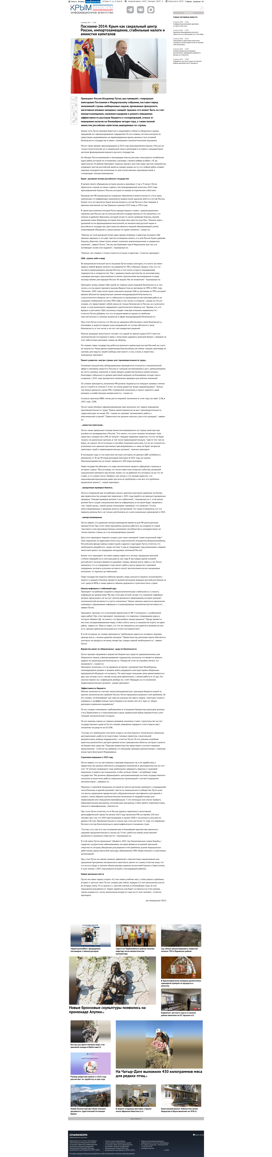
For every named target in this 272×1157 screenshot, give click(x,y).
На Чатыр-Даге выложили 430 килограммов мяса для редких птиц (159, 1073)
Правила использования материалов (152, 1141)
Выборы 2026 (95, 1)
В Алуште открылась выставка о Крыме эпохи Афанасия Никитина (133, 1110)
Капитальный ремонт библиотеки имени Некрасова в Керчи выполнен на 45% (179, 1110)
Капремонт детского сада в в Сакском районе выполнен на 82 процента (187, 62)
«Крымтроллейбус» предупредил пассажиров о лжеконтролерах (86, 949)
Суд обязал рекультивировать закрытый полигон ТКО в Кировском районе (179, 949)
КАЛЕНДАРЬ (188, 13)
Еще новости (136, 1118)
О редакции (196, 1)
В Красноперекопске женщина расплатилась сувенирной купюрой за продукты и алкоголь (186, 53)
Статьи (88, 1)
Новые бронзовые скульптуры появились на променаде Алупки (107, 1009)
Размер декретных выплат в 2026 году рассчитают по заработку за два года (88, 1077)
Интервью (81, 1)
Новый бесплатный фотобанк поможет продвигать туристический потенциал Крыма (88, 1111)
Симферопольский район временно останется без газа (186, 25)
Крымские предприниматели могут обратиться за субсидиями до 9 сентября (188, 33)
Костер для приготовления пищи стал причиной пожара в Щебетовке (88, 1045)
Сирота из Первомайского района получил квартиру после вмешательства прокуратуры (135, 951)
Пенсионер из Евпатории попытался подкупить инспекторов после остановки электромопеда (188, 42)
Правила (189, 1)
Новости (74, 1)
